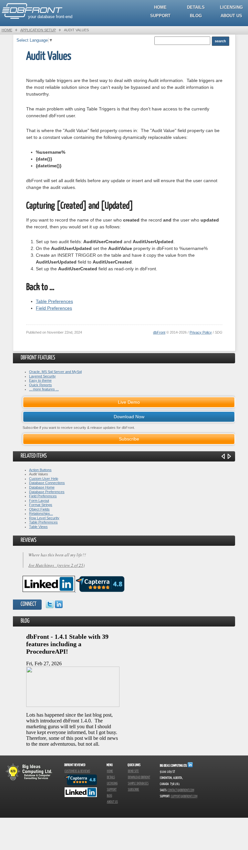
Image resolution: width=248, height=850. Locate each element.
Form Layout (39, 501)
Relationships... (41, 513)
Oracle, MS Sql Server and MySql (55, 372)
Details (196, 7)
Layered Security (42, 376)
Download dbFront (139, 777)
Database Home (42, 487)
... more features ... (44, 389)
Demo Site (133, 771)
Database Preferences (47, 492)
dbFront (159, 332)
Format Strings (40, 505)
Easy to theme (40, 380)
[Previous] (223, 456)
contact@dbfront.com (181, 790)
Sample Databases (138, 783)
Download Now (129, 416)
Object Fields (39, 509)
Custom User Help (43, 479)
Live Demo (129, 402)
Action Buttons (40, 470)
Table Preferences (54, 301)
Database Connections (47, 483)
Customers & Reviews (77, 771)
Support (160, 15)
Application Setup (38, 30)
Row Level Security (44, 518)
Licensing (231, 7)
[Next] (229, 456)
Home (160, 7)
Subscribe (129, 438)
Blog (196, 15)
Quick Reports (40, 385)
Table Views (38, 527)
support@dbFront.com (184, 796)
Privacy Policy (201, 332)
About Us (231, 15)
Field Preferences (54, 308)
